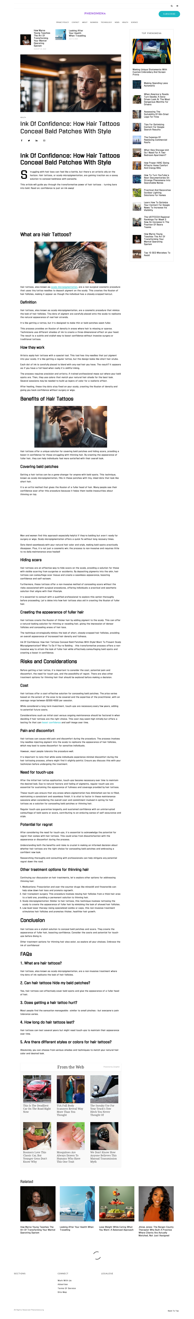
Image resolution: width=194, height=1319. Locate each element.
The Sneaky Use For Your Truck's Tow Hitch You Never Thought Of (102, 1110)
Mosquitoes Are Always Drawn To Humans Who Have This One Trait (68, 1157)
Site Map (62, 1292)
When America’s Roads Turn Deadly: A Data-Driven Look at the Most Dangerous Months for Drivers (157, 99)
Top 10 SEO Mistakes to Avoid (157, 254)
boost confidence (51, 722)
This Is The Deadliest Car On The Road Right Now (37, 1108)
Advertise (63, 1284)
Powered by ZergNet (111, 1067)
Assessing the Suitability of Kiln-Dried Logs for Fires (156, 114)
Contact (75, 22)
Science (134, 22)
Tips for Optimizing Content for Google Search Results (154, 127)
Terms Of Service (67, 1288)
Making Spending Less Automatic (156, 84)
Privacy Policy (62, 22)
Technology (106, 22)
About (84, 22)
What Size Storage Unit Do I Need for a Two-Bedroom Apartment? (156, 152)
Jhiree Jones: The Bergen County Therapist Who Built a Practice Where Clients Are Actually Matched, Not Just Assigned (156, 1231)
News (117, 22)
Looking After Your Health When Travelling (77, 33)
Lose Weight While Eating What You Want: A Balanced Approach (116, 1228)
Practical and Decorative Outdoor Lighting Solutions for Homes (157, 192)
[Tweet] (29, 140)
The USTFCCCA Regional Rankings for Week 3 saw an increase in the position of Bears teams (157, 222)
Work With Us (65, 1281)
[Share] (21, 140)
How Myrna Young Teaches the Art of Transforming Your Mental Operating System (42, 38)
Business (94, 22)
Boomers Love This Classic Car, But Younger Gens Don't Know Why (35, 1157)
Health (125, 22)
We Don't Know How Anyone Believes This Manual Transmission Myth (103, 1157)
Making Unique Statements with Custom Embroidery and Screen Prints (150, 72)
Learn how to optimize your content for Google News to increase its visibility (157, 206)
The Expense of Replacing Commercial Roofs (155, 139)
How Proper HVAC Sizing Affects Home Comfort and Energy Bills (156, 165)
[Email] (44, 140)
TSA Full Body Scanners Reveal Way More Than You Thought (70, 1110)
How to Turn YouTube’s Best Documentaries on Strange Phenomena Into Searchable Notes (157, 179)
